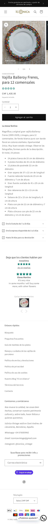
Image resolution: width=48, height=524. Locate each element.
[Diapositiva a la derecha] (29, 69)
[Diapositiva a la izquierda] (18, 69)
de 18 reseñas (24, 267)
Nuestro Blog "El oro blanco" (17, 378)
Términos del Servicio (14, 385)
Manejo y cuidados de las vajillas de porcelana (20, 353)
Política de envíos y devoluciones (19, 360)
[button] (6, 12)
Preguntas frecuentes (14, 338)
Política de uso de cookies (16, 372)
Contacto (9, 391)
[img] (24, 264)
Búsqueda (9, 332)
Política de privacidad (14, 366)
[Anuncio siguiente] (43, 3)
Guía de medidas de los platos (18, 345)
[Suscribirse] (40, 462)
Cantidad (6, 102)
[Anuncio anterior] (4, 3)
